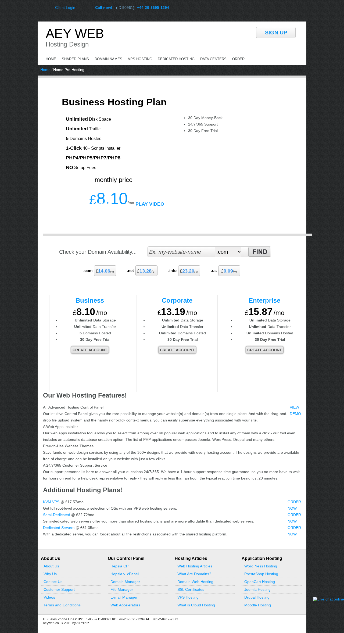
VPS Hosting (140, 59)
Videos (49, 597)
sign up (276, 32)
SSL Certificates (190, 589)
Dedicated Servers (58, 527)
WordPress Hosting (260, 566)
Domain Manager (125, 582)
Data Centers (213, 59)
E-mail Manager (124, 597)
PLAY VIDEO (149, 204)
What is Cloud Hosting (196, 605)
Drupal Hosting (257, 597)
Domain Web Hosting (195, 582)
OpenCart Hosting (259, 582)
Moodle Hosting (257, 605)
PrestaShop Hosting (261, 574)
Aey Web (75, 33)
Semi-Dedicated (56, 515)
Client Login (65, 7)
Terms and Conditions (62, 605)
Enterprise (264, 300)
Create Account (92, 204)
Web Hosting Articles (194, 566)
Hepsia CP (119, 566)
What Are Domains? (194, 574)
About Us (51, 566)
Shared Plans (75, 59)
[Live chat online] (328, 599)
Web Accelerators (125, 605)
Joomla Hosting (257, 589)
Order (238, 59)
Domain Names (108, 59)
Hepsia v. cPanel (124, 574)
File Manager (121, 589)
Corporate (177, 300)
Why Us (50, 574)
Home (51, 59)
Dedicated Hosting (176, 59)
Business (90, 300)
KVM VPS (51, 502)
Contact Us (53, 582)
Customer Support (59, 589)
